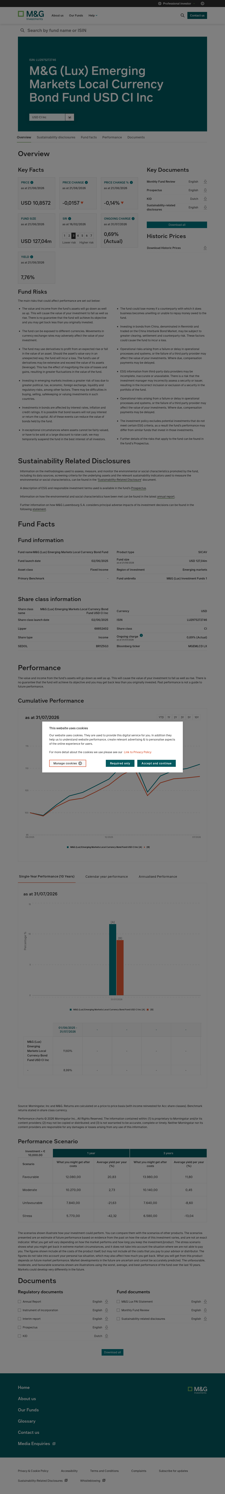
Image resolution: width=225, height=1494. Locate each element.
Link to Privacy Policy (137, 752)
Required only (120, 763)
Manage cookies (65, 763)
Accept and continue (157, 763)
